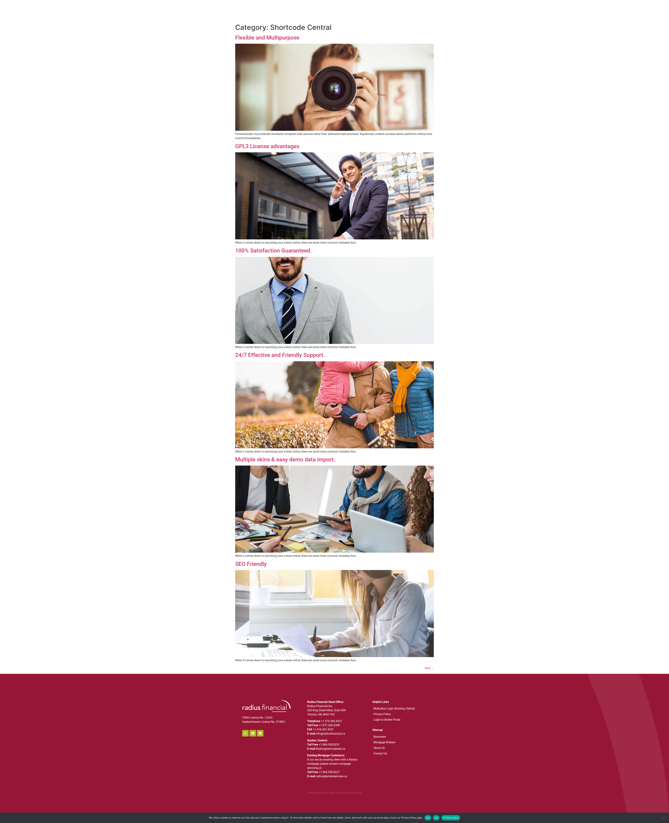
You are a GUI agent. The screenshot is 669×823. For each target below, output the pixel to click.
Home (341, 11)
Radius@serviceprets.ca (330, 748)
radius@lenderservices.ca (331, 776)
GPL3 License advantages (267, 146)
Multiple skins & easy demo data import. (285, 459)
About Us (357, 11)
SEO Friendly (251, 564)
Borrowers (376, 11)
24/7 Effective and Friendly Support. (280, 355)
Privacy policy (450, 817)
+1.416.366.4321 (331, 721)
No (436, 817)
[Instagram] (245, 733)
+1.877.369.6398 (329, 725)
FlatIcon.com (355, 793)
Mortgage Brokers (400, 11)
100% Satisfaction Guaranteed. (273, 250)
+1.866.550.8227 (329, 772)
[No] (663, 817)
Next (429, 668)
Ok (427, 817)
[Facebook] (252, 733)
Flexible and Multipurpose (267, 37)
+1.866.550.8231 (329, 744)
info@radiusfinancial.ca (330, 733)
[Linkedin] (260, 733)
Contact (423, 11)
